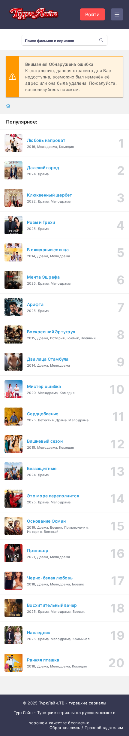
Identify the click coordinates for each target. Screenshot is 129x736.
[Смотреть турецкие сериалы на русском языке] (33, 14)
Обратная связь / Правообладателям (86, 727)
